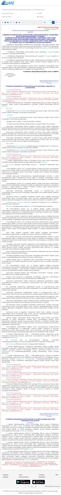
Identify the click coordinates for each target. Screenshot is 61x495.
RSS (57, 475)
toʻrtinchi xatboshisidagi (21, 111)
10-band (11, 164)
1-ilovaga (50, 52)
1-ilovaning (13, 340)
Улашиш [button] (41, 16)
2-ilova (10, 108)
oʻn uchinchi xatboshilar (23, 202)
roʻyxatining (40, 389)
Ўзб (50, 22)
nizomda (44, 162)
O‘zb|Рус (57, 22)
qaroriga (45, 48)
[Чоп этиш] (19, 22)
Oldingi (8, 89)
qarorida (4, 106)
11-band (10, 206)
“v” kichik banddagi (12, 117)
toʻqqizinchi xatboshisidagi (25, 359)
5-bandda (9, 115)
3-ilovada (11, 143)
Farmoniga (5, 99)
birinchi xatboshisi (20, 146)
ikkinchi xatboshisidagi (21, 150)
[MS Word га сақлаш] (16, 22)
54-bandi (55, 440)
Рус (48, 22)
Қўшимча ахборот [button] (7, 16)
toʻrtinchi (9, 202)
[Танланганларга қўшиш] (2, 22)
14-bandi (30, 449)
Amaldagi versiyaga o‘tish (52, 29)
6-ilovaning (11, 344)
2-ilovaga (47, 56)
